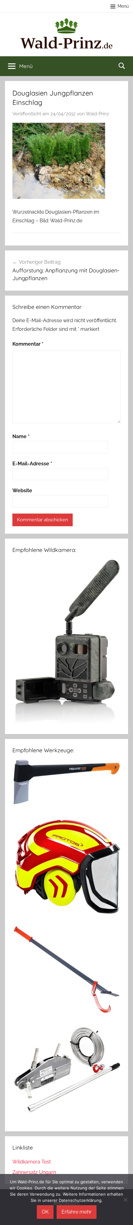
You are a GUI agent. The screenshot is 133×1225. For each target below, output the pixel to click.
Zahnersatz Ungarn (34, 1172)
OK (45, 1212)
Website (22, 490)
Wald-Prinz (97, 114)
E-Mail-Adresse (32, 464)
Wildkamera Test (31, 1162)
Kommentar (28, 344)
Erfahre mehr (77, 1212)
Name (21, 436)
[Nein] (125, 1200)
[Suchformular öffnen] (122, 65)
